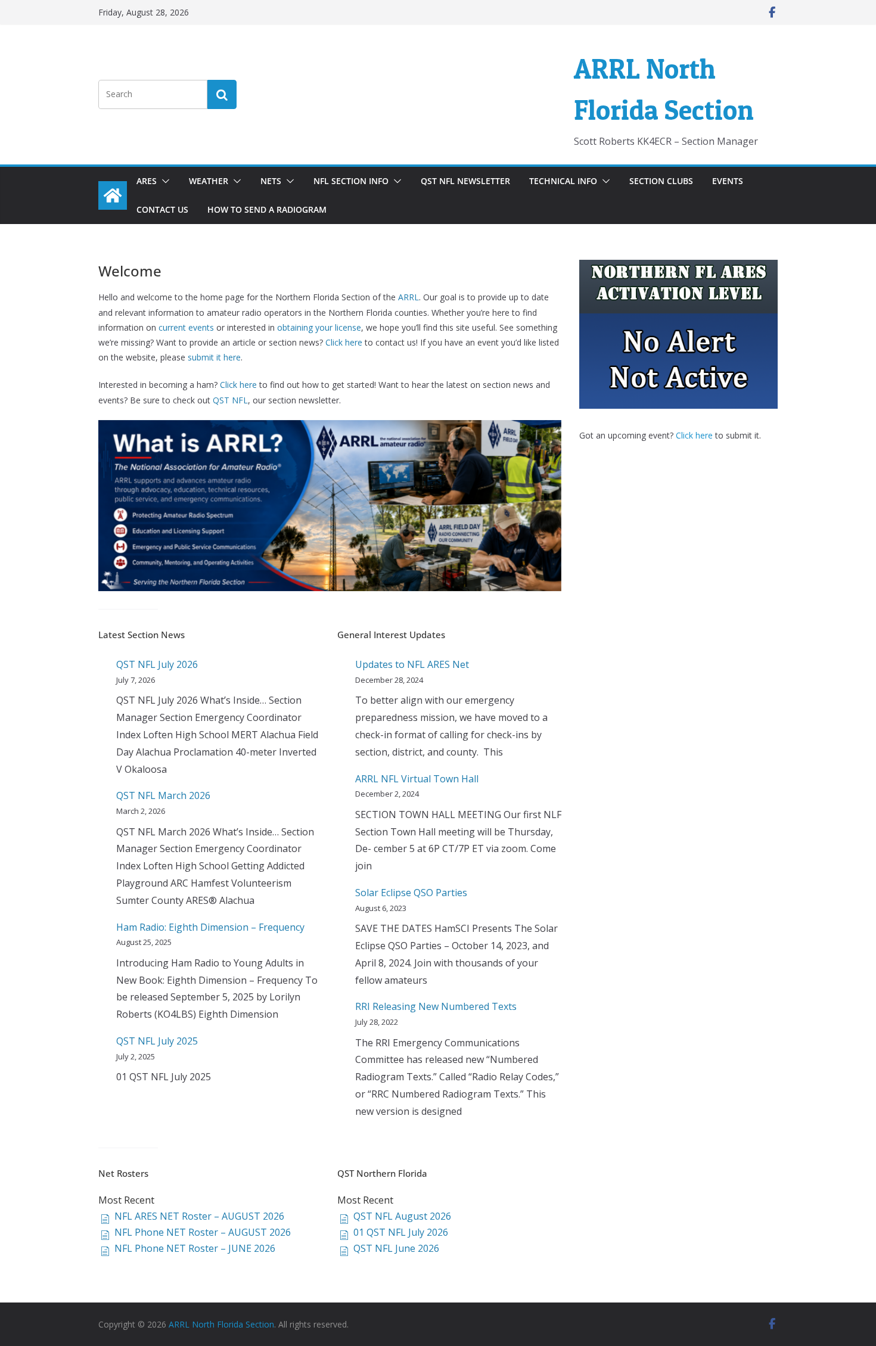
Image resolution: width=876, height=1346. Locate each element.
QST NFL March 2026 (163, 795)
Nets (270, 180)
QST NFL (230, 400)
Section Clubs (661, 180)
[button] (163, 181)
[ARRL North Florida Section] (112, 195)
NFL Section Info (351, 180)
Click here (343, 342)
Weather (208, 180)
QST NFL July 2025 (157, 1040)
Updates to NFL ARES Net (412, 664)
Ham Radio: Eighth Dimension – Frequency (210, 927)
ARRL (408, 297)
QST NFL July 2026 (157, 664)
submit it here (214, 357)
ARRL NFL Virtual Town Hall (417, 778)
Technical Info (563, 180)
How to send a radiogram (267, 209)
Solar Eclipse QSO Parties (411, 892)
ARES (146, 180)
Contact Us (162, 209)
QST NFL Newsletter (465, 180)
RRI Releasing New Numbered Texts (436, 1006)
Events (727, 180)
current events (185, 327)
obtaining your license (319, 327)
